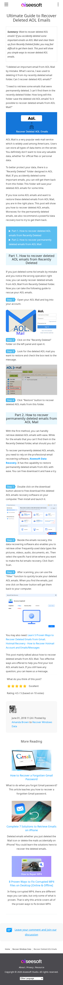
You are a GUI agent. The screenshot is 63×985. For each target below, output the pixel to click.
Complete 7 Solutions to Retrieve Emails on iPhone (31, 828)
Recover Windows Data (21, 949)
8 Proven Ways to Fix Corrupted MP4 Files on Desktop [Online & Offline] (31, 883)
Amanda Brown (20, 722)
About (22, 967)
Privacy (30, 967)
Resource (39, 967)
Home (7, 949)
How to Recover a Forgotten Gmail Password (31, 777)
